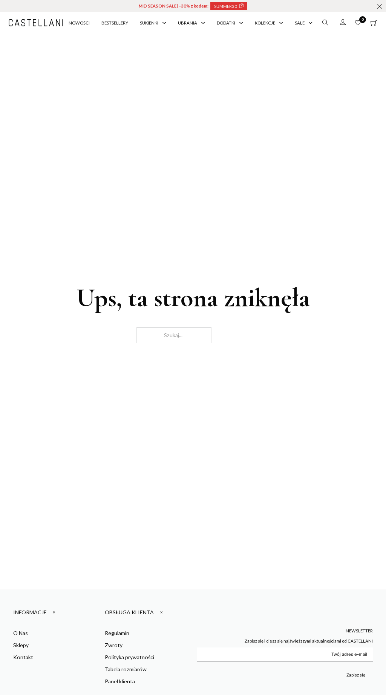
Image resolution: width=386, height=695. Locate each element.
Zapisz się (355, 674)
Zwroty (114, 645)
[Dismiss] (379, 6)
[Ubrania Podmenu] (203, 23)
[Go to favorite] (358, 23)
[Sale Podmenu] (310, 23)
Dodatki (226, 22)
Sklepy (21, 645)
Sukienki (149, 22)
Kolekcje (265, 22)
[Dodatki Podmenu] (241, 23)
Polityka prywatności (129, 657)
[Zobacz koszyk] (374, 23)
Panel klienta (120, 681)
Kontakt (23, 657)
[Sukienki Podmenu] (164, 23)
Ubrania (187, 22)
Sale (300, 22)
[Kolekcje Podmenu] (281, 23)
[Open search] (325, 22)
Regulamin (117, 633)
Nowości (79, 22)
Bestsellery (114, 22)
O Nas (20, 633)
